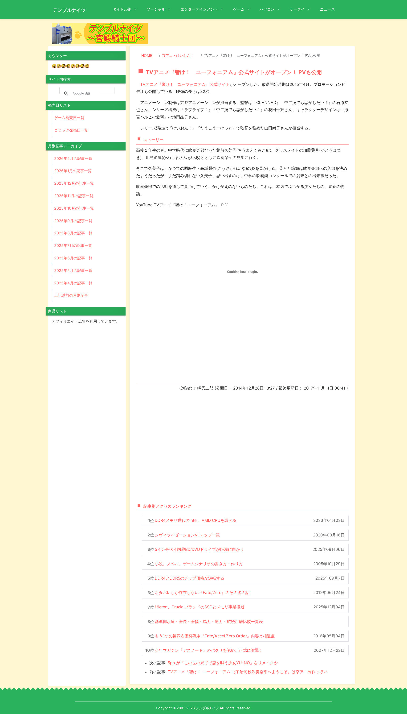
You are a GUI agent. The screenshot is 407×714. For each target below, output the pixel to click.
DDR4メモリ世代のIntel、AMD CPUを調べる (195, 520)
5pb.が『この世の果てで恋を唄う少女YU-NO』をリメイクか (223, 662)
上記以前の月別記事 (71, 295)
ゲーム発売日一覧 (69, 117)
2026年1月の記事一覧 (73, 170)
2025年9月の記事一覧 (73, 220)
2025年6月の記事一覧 (73, 258)
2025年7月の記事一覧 (73, 245)
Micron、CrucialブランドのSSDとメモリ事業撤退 (199, 607)
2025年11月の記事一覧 (73, 195)
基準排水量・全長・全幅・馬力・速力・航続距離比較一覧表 (209, 621)
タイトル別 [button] (122, 9)
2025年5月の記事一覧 (73, 270)
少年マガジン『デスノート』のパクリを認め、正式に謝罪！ (209, 650)
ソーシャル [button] (156, 9)
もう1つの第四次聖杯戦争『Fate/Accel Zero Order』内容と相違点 (215, 636)
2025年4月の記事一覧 (73, 283)
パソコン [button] (268, 9)
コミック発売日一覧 (71, 130)
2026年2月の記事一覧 (73, 158)
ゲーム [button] (239, 9)
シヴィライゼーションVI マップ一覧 (187, 535)
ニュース (327, 9)
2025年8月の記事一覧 (73, 233)
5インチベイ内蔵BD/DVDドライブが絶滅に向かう (199, 549)
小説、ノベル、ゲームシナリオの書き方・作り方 (199, 563)
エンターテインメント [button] (199, 9)
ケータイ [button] (298, 9)
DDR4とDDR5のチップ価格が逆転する (189, 578)
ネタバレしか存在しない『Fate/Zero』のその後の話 (202, 592)
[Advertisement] (255, 33)
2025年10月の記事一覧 (74, 208)
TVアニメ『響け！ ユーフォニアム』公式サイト (185, 84)
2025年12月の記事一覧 (74, 183)
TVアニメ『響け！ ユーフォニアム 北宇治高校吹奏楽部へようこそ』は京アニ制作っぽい (248, 671)
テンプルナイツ (69, 10)
